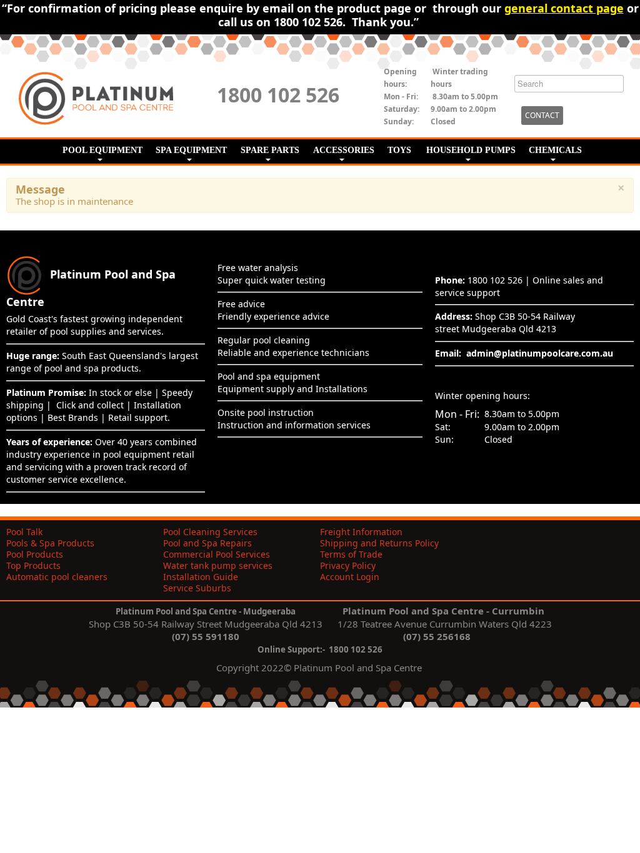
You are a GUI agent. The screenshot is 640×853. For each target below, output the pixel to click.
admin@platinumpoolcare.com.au (539, 353)
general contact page (564, 8)
